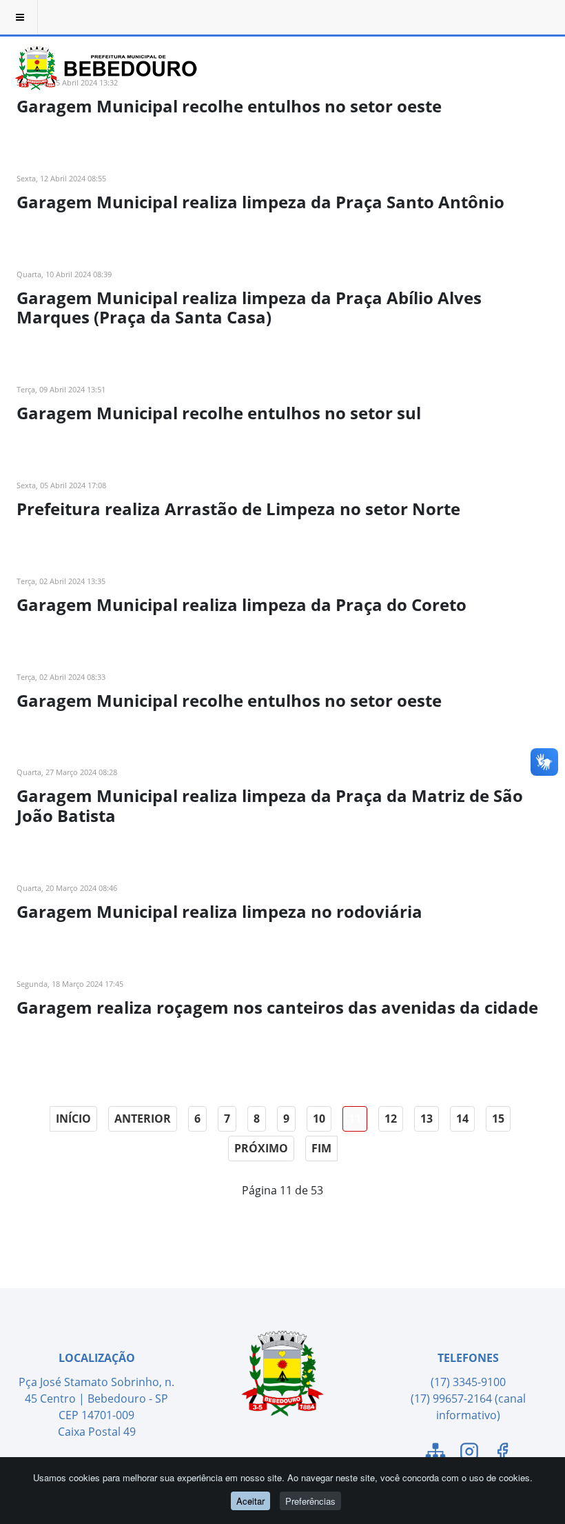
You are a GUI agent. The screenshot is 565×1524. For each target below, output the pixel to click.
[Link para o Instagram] (469, 1453)
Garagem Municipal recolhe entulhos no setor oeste (229, 105)
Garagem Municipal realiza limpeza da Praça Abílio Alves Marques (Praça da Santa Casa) (249, 307)
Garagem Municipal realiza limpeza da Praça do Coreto (241, 604)
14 (462, 1118)
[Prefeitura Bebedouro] (103, 51)
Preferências (310, 1500)
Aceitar (250, 1500)
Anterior (142, 1118)
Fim (321, 1148)
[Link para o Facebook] (502, 1453)
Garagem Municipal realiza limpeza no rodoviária (219, 911)
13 (426, 1118)
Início (73, 1118)
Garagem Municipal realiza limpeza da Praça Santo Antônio (260, 201)
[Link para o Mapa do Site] (435, 1453)
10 (319, 1118)
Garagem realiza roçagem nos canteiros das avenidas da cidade (277, 1007)
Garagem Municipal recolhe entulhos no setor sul (219, 412)
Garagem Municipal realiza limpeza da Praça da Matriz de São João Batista (270, 805)
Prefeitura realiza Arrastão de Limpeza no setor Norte (238, 508)
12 (390, 1118)
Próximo (261, 1148)
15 (498, 1118)
